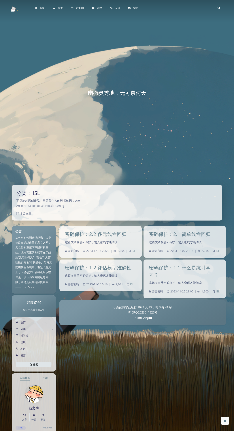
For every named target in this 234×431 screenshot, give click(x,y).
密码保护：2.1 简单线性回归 (180, 234)
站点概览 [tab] (25, 377)
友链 (23, 348)
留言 (23, 355)
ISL (133, 251)
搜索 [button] (35, 364)
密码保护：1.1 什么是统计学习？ (180, 271)
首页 (23, 322)
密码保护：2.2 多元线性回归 (96, 234)
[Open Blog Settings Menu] (225, 421)
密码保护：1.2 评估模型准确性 (98, 267)
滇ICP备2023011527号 (142, 312)
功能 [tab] (45, 377)
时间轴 (24, 335)
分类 (23, 329)
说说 (23, 342)
